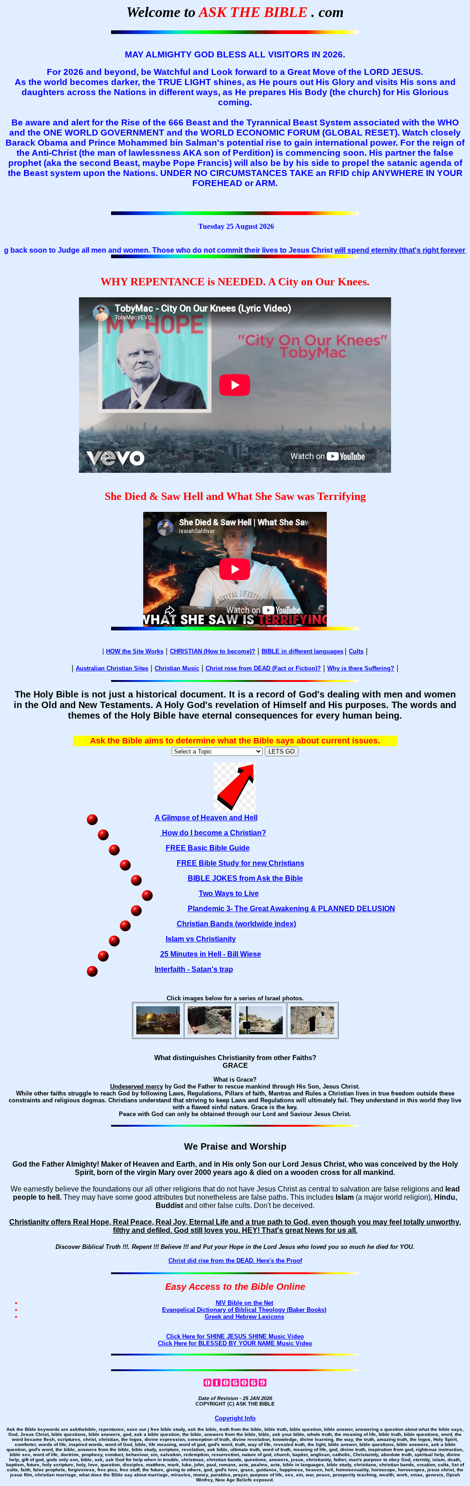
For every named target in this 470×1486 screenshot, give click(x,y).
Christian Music (177, 668)
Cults (356, 651)
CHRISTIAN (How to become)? (212, 651)
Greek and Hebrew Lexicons (244, 1316)
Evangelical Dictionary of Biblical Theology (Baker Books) (244, 1309)
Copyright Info (235, 1418)
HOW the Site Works (134, 651)
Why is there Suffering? (360, 668)
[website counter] (235, 1385)
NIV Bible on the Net (244, 1302)
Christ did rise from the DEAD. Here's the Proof (235, 1260)
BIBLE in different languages (302, 651)
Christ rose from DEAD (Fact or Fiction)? (263, 668)
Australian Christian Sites (112, 668)
